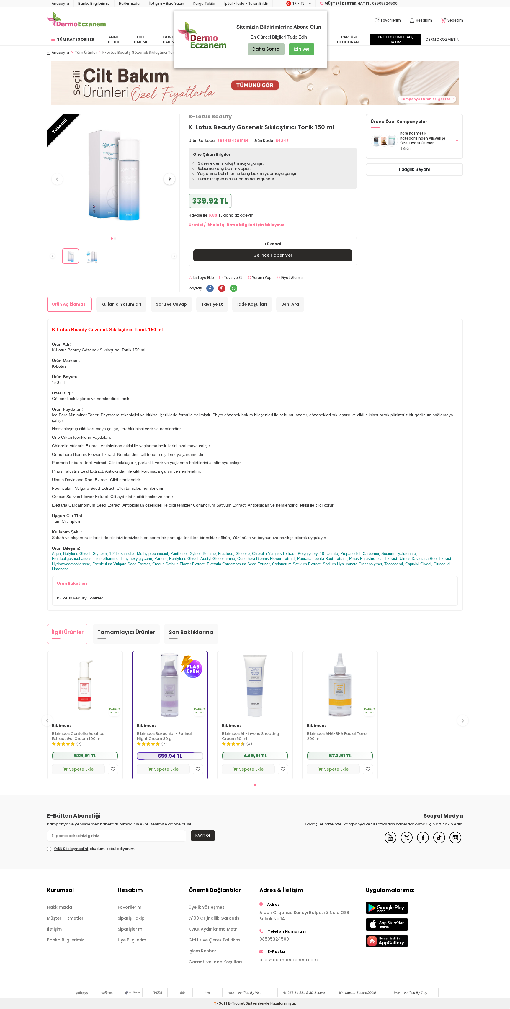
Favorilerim (129, 907)
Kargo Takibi (204, 3)
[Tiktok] (439, 842)
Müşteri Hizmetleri (65, 918)
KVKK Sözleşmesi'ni (71, 848)
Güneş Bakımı (169, 39)
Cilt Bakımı (140, 39)
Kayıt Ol (202, 835)
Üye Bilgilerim (132, 940)
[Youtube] (390, 842)
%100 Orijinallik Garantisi (214, 918)
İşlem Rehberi (203, 951)
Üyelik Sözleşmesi (207, 907)
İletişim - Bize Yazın (166, 3)
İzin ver (302, 49)
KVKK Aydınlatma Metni (213, 929)
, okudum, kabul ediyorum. (94, 848)
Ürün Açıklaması (69, 304)
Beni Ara (290, 304)
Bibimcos (62, 725)
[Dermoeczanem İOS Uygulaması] (397, 924)
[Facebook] (423, 842)
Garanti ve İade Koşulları (215, 962)
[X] (407, 842)
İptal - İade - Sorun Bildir (246, 3)
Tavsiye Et (232, 277)
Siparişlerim (130, 929)
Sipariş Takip (131, 918)
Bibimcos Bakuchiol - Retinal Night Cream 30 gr (164, 736)
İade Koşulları (252, 304)
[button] (112, 238)
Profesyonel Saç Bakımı (396, 39)
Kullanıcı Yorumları (121, 304)
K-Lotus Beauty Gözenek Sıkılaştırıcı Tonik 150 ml (146, 52)
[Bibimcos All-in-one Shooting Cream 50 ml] (255, 685)
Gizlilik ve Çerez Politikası (215, 940)
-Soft (221, 1003)
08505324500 (274, 939)
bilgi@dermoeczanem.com (288, 960)
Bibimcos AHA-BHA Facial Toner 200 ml (337, 736)
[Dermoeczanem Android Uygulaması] (397, 908)
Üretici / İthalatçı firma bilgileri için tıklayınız (236, 224)
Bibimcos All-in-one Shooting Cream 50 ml (250, 736)
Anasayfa (60, 3)
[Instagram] (455, 842)
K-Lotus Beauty (210, 116)
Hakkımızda (129, 3)
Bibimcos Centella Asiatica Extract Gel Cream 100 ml (78, 736)
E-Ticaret (236, 1003)
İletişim (54, 929)
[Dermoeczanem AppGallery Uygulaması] (397, 941)
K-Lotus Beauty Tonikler (80, 598)
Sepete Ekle (81, 769)
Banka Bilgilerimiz (94, 3)
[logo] (76, 20)
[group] (113, 173)
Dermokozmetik (442, 39)
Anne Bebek (113, 39)
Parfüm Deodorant (349, 39)
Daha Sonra (266, 49)
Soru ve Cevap (171, 304)
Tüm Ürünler (86, 52)
